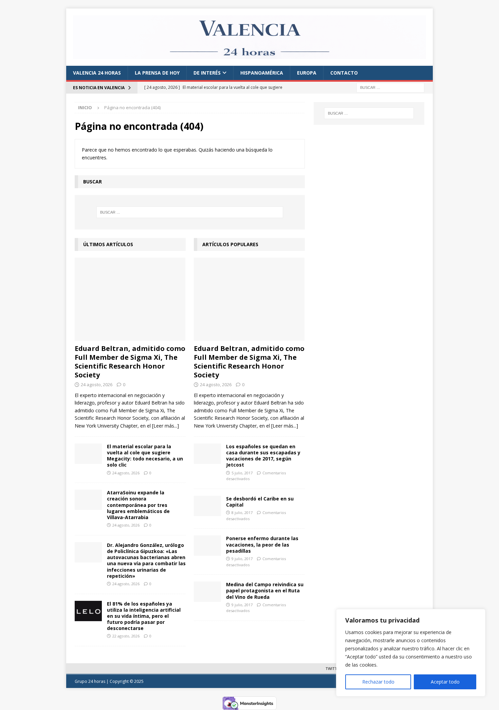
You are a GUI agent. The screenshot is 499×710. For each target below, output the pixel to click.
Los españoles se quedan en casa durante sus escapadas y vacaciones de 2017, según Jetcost (263, 455)
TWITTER (333, 668)
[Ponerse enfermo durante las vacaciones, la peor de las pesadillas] (207, 545)
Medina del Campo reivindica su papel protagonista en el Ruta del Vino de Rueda (264, 590)
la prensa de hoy (157, 73)
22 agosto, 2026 (126, 635)
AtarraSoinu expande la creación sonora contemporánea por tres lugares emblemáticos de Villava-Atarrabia (138, 504)
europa (306, 73)
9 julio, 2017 (242, 558)
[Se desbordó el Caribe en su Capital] (207, 506)
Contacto (344, 73)
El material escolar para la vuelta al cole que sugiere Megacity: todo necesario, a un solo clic (145, 455)
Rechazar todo (378, 681)
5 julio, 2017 (242, 472)
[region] (410, 652)
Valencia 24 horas (97, 73)
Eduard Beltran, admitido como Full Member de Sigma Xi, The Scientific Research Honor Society (130, 361)
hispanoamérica (261, 73)
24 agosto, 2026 (96, 384)
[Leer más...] (165, 425)
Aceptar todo (445, 681)
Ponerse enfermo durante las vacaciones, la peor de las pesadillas (262, 544)
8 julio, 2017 (242, 512)
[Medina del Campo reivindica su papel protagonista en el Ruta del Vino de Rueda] (207, 591)
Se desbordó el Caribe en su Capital (260, 501)
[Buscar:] (390, 87)
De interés (207, 73)
